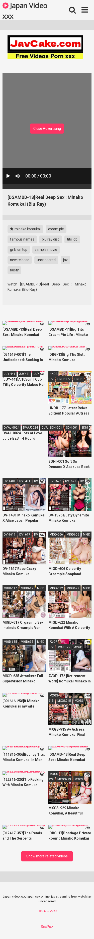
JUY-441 (9, 374)
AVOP (78, 647)
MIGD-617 (10, 588)
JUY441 (24, 374)
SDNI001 (72, 427)
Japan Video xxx (25, 10)
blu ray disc (50, 239)
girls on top (18, 250)
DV (36, 481)
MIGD (86, 534)
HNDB (78, 379)
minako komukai (27, 229)
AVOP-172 (53, 644)
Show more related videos (47, 856)
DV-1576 (55, 481)
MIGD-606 (56, 534)
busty (14, 270)
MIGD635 (27, 641)
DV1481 (24, 481)
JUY (36, 374)
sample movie (46, 250)
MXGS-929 (53, 776)
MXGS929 (64, 779)
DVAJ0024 (30, 427)
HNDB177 (64, 379)
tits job (72, 239)
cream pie (56, 229)
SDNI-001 (56, 427)
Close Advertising (47, 129)
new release (19, 260)
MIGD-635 (10, 641)
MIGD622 (73, 588)
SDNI (84, 427)
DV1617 (24, 534)
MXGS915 (64, 700)
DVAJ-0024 (11, 427)
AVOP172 (63, 647)
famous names (22, 239)
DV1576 (70, 481)
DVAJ (45, 427)
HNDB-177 (53, 376)
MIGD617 (27, 588)
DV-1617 (10, 534)
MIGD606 (73, 534)
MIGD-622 (56, 588)
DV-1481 (10, 481)
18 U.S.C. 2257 (47, 911)
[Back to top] (84, 929)
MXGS (79, 700)
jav (65, 260)
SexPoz (47, 927)
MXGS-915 (53, 698)
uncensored (46, 260)
